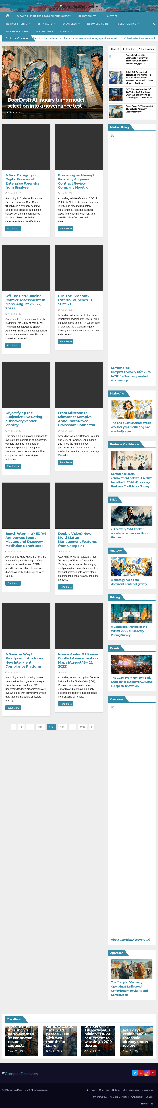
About (67, 31)
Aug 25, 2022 (67, 431)
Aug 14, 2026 (16, 112)
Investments (18, 23)
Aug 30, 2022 (14, 193)
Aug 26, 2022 (67, 310)
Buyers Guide (99, 23)
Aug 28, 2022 (14, 314)
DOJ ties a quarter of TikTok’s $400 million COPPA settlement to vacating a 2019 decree (98, 1034)
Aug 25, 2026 (93, 1051)
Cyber (113, 16)
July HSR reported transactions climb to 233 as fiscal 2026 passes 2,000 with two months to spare (59, 1030)
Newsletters (18, 31)
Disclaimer (148, 1090)
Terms (117, 1090)
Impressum (148, 1104)
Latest (115, 49)
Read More (13, 228)
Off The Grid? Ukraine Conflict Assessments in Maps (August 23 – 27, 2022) (25, 302)
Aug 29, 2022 (67, 193)
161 (40, 727)
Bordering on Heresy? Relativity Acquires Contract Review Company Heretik (76, 181)
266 (82, 727)
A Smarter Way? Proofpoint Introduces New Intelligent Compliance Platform (24, 660)
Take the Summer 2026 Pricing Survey (45, 16)
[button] (154, 23)
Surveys (71, 23)
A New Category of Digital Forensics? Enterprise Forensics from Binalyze (22, 181)
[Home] (7, 16)
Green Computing (120, 1097)
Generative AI (101, 1097)
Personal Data (132, 1090)
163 (62, 727)
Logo (150, 1097)
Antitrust (89, 16)
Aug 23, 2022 (14, 672)
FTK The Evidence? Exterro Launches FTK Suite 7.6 (76, 300)
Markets (46, 23)
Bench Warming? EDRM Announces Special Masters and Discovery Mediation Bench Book (25, 540)
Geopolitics (128, 23)
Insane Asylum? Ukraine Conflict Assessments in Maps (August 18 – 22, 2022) (78, 660)
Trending (130, 49)
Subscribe (45, 31)
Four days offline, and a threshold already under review (135, 1038)
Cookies (105, 1090)
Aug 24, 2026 (132, 1051)
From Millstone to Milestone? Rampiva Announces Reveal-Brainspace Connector (76, 419)
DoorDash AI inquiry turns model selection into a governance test (45, 103)
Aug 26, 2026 (16, 1051)
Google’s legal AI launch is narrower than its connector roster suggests (21, 1036)
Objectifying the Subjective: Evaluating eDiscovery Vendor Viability (23, 419)
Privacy (92, 1090)
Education (138, 1097)
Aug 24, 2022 (14, 551)
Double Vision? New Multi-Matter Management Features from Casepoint (77, 540)
